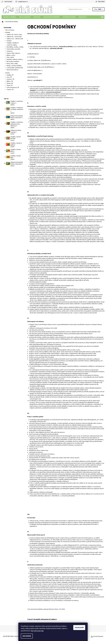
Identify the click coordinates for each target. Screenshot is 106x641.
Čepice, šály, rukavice (13, 53)
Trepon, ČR (10, 90)
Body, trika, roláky (12, 64)
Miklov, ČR (10, 81)
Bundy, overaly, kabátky (14, 66)
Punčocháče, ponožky (13, 49)
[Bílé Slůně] (27, 9)
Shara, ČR (10, 85)
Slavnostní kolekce (12, 70)
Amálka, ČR (10, 75)
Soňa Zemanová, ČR (13, 87)
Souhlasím (79, 627)
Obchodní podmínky (51, 17)
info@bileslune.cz (23, 2)
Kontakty (83, 17)
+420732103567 (8, 2)
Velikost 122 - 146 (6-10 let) (15, 39)
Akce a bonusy (24, 17)
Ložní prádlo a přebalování (15, 68)
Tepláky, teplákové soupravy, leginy (13, 44)
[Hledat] (89, 9)
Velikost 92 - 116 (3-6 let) (14, 37)
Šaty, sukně (10, 57)
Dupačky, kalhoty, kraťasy (15, 59)
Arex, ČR (9, 77)
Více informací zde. (37, 631)
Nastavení (27, 636)
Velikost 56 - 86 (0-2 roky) (14, 35)
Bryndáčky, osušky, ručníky (15, 47)
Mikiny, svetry (11, 55)
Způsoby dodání (69, 17)
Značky (7, 73)
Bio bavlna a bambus (13, 61)
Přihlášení (101, 2)
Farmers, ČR (10, 79)
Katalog (37, 17)
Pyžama (9, 41)
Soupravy (10, 51)
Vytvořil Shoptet (98, 636)
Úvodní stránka (9, 17)
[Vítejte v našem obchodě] (3, 22)
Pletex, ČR (10, 83)
